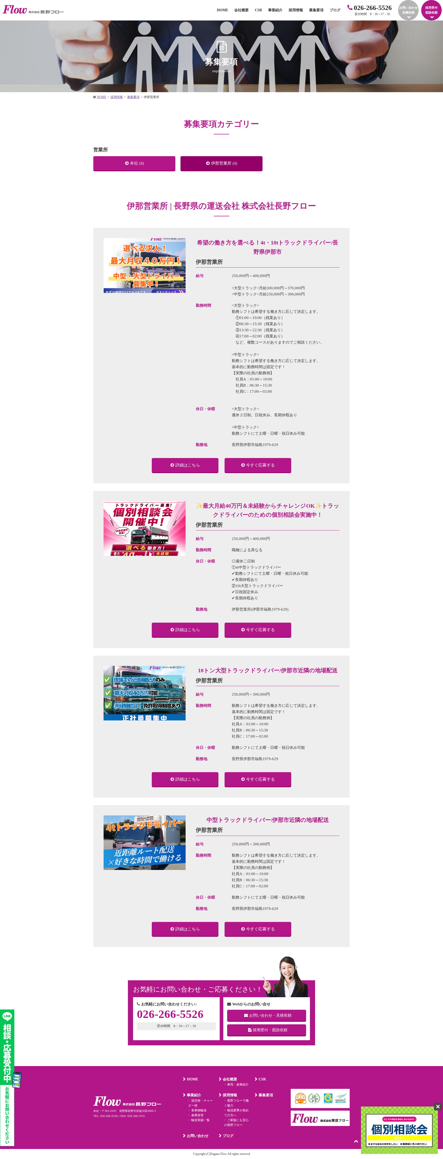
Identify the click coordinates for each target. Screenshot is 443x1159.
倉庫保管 (197, 1115)
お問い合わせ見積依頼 (408, 10)
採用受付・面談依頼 (270, 1030)
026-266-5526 (373, 8)
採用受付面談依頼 (431, 10)
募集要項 (316, 10)
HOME (222, 10)
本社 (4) (137, 163)
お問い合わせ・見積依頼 (270, 1015)
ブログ (335, 10)
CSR (258, 10)
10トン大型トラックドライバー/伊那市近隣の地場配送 (268, 670)
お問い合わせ (197, 1136)
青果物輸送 (199, 1110)
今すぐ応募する (260, 465)
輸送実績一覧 (200, 1120)
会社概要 (241, 10)
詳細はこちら (187, 465)
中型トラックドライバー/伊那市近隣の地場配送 (268, 820)
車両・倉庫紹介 (238, 1084)
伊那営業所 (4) (224, 163)
